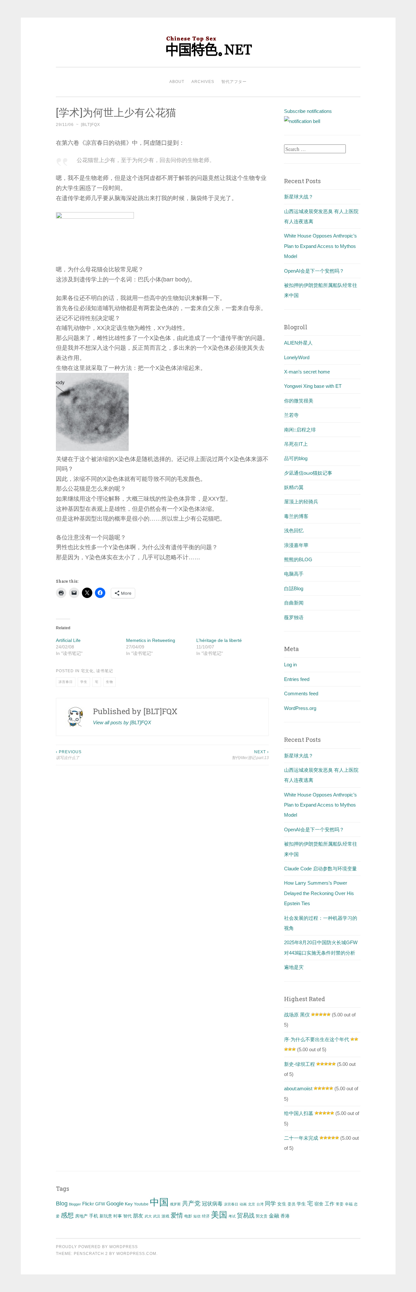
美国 (219, 1214)
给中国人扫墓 (298, 1113)
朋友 (138, 1215)
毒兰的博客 (296, 516)
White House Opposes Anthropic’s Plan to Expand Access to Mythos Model (320, 246)
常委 (340, 1204)
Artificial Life (68, 640)
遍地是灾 (294, 967)
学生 (83, 682)
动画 (243, 1204)
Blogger (75, 1204)
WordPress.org (300, 708)
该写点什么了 (69, 755)
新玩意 (105, 1216)
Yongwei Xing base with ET (313, 386)
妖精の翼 (294, 487)
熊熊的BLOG (298, 559)
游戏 (165, 1216)
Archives (202, 81)
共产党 (191, 1203)
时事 (117, 1216)
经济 (206, 1216)
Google (115, 1203)
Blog (62, 1203)
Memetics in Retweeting (150, 640)
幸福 (349, 1204)
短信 (197, 1216)
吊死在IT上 (296, 444)
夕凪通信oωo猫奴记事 (308, 473)
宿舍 (318, 1203)
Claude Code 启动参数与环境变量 (320, 868)
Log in (290, 664)
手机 (93, 1216)
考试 (232, 1216)
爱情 (177, 1215)
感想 (67, 1215)
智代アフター (234, 81)
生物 (109, 682)
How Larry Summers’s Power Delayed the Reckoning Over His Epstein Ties (319, 893)
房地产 (81, 1216)
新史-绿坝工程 (299, 1064)
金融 (274, 1215)
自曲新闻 (294, 602)
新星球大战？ (298, 196)
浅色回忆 (294, 530)
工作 (329, 1203)
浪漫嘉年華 (296, 545)
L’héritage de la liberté (219, 640)
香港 (285, 1215)
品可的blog (295, 458)
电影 (188, 1216)
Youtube (141, 1204)
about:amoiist (298, 1088)
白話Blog (293, 588)
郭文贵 (261, 1216)
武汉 (156, 1216)
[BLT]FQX (90, 124)
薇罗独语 (294, 617)
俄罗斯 (175, 1204)
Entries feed (296, 679)
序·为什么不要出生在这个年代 (316, 1039)
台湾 (260, 1204)
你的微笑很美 (298, 400)
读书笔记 (104, 671)
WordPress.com (136, 1253)
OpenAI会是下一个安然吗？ (314, 271)
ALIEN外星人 (298, 343)
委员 (291, 1204)
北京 (251, 1204)
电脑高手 (294, 574)
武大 (148, 1216)
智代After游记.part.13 (250, 755)
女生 (281, 1203)
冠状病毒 (212, 1203)
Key (129, 1203)
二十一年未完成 (301, 1138)
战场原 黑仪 (297, 1014)
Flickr (88, 1203)
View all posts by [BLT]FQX (122, 722)
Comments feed (301, 693)
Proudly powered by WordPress (97, 1246)
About (176, 81)
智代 (127, 1216)
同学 (270, 1204)
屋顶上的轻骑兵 (301, 501)
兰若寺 (291, 415)
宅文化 (87, 671)
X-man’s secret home (307, 371)
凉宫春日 (65, 682)
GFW (100, 1204)
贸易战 (245, 1215)
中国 (159, 1202)
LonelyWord (296, 357)
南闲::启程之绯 (300, 429)
